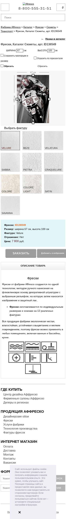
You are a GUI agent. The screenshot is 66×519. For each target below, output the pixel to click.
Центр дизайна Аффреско (20, 394)
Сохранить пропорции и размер (14, 58)
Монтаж (8, 454)
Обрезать (8, 66)
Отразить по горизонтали (49, 58)
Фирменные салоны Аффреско (23, 398)
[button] (38, 505)
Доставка (9, 450)
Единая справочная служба (33, 7)
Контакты (9, 458)
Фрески (8, 420)
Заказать (20, 253)
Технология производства (20, 428)
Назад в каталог (55, 38)
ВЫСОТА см (47, 50)
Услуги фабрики (13, 424)
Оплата (8, 446)
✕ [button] (19, 512)
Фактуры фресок (14, 432)
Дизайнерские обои (16, 416)
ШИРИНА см (16, 50)
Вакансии (9, 462)
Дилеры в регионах (16, 402)
